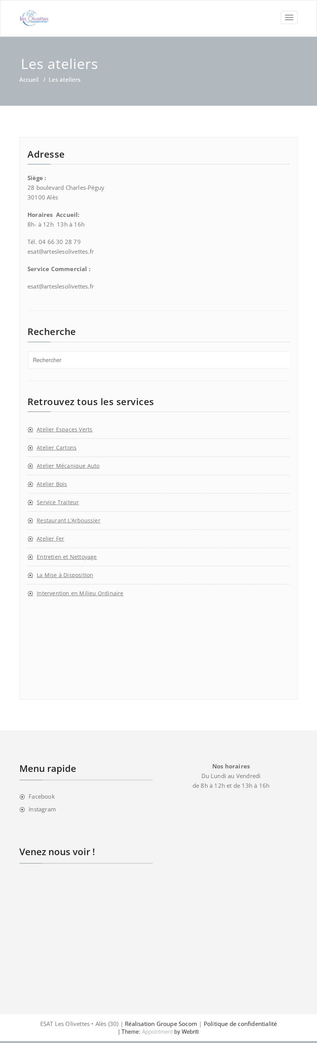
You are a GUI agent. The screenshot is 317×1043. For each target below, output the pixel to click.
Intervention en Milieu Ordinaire (80, 593)
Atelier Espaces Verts (64, 429)
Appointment (156, 1031)
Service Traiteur (58, 502)
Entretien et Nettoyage (67, 556)
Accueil (29, 79)
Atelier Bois (52, 484)
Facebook (42, 796)
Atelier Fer (50, 538)
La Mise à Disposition (65, 575)
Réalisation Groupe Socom (161, 1024)
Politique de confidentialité (240, 1024)
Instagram (42, 809)
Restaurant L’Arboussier (69, 520)
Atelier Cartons (57, 447)
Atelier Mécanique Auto (68, 465)
